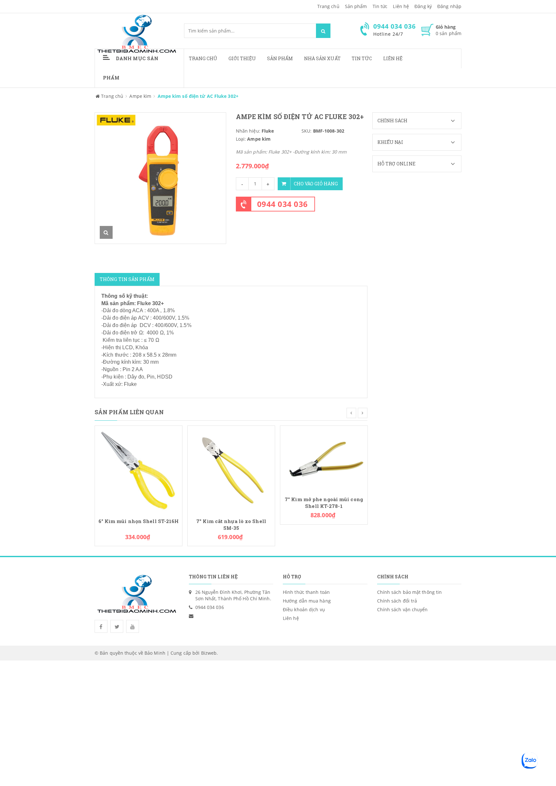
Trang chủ (328, 6)
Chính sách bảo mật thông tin (409, 592)
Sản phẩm (356, 6)
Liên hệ (401, 6)
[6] (138, 469)
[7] (231, 469)
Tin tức (362, 58)
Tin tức (380, 6)
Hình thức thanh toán (306, 592)
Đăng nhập (449, 6)
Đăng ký (423, 6)
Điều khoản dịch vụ (304, 609)
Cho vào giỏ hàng (316, 184)
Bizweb (209, 653)
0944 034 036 (282, 204)
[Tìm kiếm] (323, 30)
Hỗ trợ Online (396, 164)
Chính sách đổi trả (397, 601)
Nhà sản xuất (322, 58)
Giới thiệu (242, 58)
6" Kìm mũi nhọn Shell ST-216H (138, 521)
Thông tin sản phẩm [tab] (127, 279)
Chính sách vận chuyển (402, 609)
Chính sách (392, 120)
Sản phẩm (280, 58)
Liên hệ (393, 58)
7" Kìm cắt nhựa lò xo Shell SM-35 (231, 524)
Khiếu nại (390, 142)
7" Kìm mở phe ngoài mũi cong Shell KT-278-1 (324, 503)
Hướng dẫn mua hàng (307, 601)
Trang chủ (203, 58)
